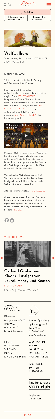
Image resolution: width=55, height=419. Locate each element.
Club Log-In (37, 342)
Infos (8, 353)
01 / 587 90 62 (11, 327)
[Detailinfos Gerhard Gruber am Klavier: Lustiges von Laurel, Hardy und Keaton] (27, 254)
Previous (2, 258)
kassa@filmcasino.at (14, 331)
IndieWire (19, 209)
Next (52, 258)
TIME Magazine (37, 190)
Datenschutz (38, 353)
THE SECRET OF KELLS (23, 107)
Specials (10, 349)
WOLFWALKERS (26, 96)
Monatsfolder (39, 356)
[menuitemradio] (16, 18)
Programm (11, 345)
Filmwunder (13, 285)
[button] (49, 4)
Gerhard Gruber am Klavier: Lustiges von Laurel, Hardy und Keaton (27, 276)
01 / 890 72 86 (36, 331)
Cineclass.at (35, 398)
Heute (8, 342)
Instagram (36, 371)
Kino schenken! (15, 356)
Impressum (36, 349)
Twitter (34, 368)
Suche (33, 345)
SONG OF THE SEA (25, 115)
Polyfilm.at (34, 395)
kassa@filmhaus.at (38, 335)
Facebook (36, 364)
